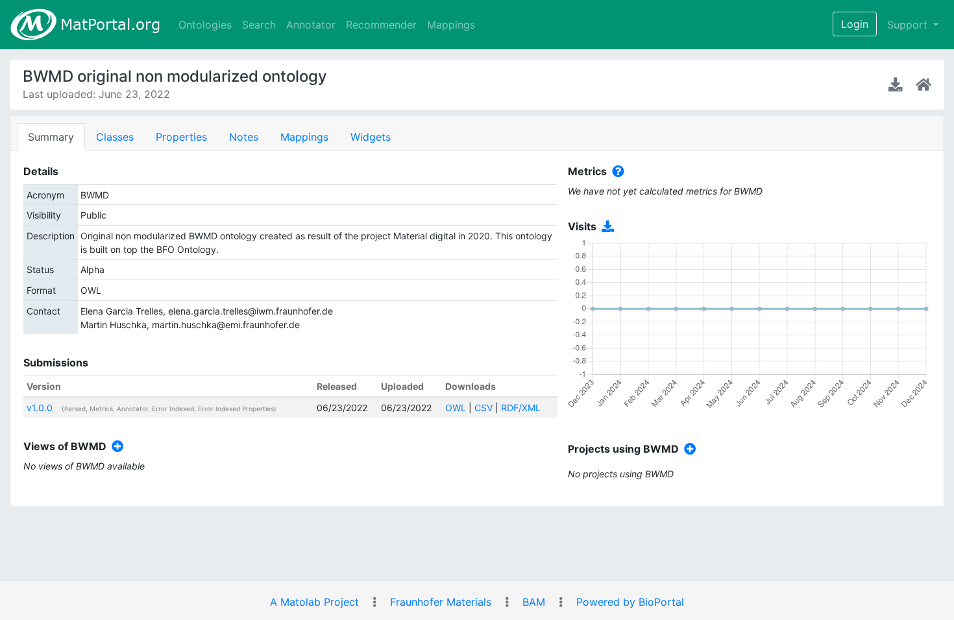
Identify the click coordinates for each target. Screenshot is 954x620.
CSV (483, 407)
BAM (533, 601)
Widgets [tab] (370, 136)
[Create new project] (687, 449)
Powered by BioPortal (630, 601)
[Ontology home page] (923, 84)
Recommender (381, 24)
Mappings (451, 24)
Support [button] (909, 24)
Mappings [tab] (304, 136)
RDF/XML (521, 407)
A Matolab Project (314, 601)
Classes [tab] (115, 136)
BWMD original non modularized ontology (175, 76)
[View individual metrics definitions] (615, 171)
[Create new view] (115, 446)
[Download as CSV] (605, 226)
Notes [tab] (243, 136)
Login (854, 24)
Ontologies (205, 24)
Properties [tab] (181, 136)
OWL (455, 407)
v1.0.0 (40, 407)
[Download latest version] (896, 84)
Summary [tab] (51, 136)
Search (259, 24)
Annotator (311, 24)
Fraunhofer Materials (440, 601)
